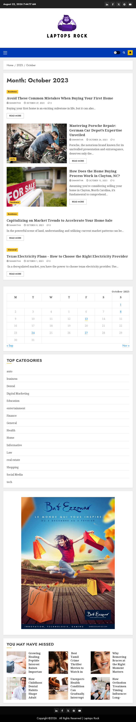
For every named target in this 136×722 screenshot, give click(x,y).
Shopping (13, 467)
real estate (13, 460)
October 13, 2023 (98, 180)
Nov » (125, 346)
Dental (11, 386)
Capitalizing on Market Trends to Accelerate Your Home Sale (59, 220)
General (12, 249)
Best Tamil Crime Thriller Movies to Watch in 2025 (77, 664)
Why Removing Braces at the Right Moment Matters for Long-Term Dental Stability (119, 669)
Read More (15, 115)
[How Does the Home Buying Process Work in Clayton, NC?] (37, 187)
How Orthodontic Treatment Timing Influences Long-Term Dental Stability (121, 693)
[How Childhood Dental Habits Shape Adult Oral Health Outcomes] (16, 688)
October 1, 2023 (35, 261)
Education (13, 401)
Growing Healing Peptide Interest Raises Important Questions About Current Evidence (36, 669)
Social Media (15, 474)
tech (9, 482)
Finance (12, 415)
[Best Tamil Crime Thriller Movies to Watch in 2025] (58, 662)
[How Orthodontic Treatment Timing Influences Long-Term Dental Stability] (100, 688)
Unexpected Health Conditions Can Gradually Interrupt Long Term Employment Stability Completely (79, 697)
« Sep (10, 346)
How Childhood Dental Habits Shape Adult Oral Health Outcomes (36, 693)
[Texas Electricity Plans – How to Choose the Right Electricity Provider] (68, 249)
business (12, 91)
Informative (14, 445)
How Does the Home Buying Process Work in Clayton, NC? (94, 173)
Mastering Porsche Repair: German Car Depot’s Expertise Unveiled (95, 130)
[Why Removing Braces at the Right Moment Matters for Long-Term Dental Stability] (100, 662)
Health (11, 430)
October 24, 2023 (98, 140)
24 (33, 333)
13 (86, 319)
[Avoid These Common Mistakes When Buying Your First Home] (68, 91)
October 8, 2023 (35, 225)
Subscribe (130, 52)
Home (10, 437)
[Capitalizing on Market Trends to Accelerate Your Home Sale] (68, 214)
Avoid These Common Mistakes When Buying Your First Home (60, 98)
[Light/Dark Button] (117, 52)
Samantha (15, 103)
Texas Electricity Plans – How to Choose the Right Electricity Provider (67, 256)
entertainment (16, 408)
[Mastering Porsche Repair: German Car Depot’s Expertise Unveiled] (37, 143)
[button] (5, 52)
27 (86, 333)
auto (12, 158)
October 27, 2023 (36, 103)
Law (9, 452)
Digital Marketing (18, 393)
